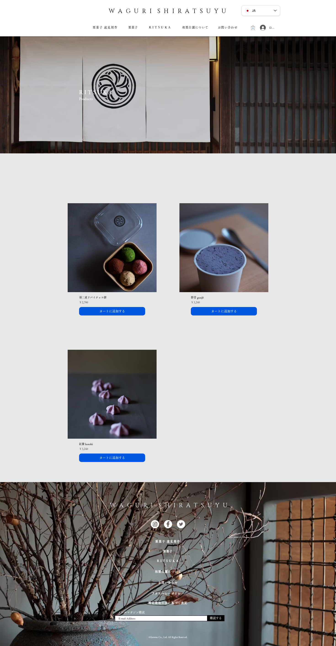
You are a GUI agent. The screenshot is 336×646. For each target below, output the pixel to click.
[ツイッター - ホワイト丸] (181, 524)
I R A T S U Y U (198, 11)
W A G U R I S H (139, 11)
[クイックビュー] (112, 247)
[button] (253, 27)
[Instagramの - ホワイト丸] (155, 524)
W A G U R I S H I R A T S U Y (166, 506)
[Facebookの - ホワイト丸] (168, 524)
